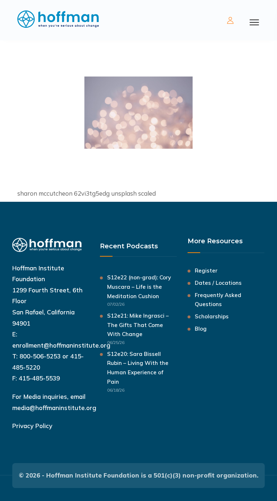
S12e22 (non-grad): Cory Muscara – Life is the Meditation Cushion (139, 287)
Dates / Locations (218, 282)
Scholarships (212, 316)
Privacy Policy (32, 426)
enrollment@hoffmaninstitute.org (61, 345)
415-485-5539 (39, 378)
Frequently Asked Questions (218, 300)
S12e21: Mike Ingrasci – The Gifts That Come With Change (138, 325)
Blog (201, 328)
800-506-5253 (40, 356)
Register (206, 270)
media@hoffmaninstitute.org (54, 407)
